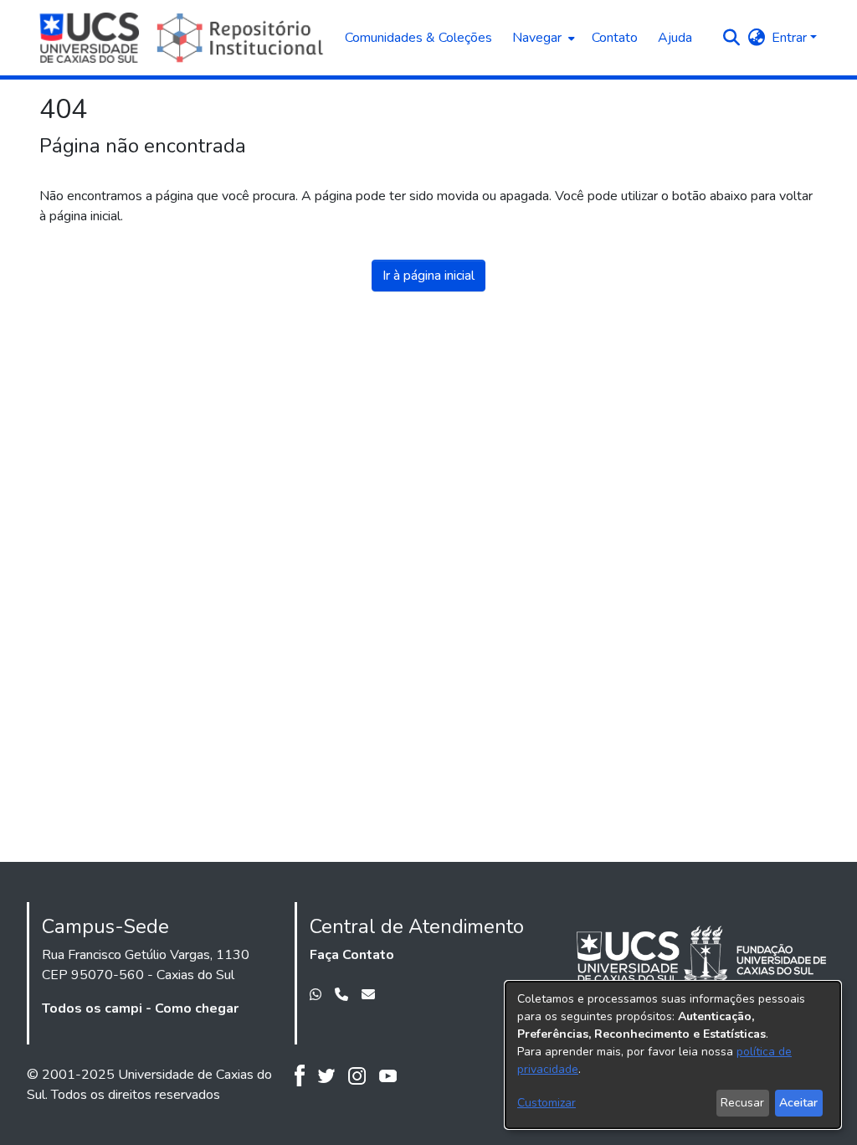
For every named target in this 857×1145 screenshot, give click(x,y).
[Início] (183, 38)
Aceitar (798, 1103)
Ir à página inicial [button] (428, 275)
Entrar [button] (791, 37)
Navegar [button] (537, 37)
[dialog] (672, 1055)
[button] (731, 38)
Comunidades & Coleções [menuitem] (418, 37)
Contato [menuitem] (615, 37)
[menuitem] (542, 37)
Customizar (546, 1103)
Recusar (742, 1103)
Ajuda (675, 37)
